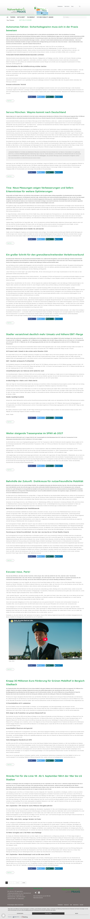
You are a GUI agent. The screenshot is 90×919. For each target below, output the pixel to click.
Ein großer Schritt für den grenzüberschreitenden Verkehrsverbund (45, 254)
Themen (12, 17)
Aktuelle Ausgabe (25, 20)
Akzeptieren (48, 913)
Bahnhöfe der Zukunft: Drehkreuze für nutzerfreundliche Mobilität (44, 481)
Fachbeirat (31, 17)
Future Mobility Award (45, 17)
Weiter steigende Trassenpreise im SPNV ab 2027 (34, 433)
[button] (32, 97)
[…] (25, 898)
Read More (9, 100)
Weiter (20, 883)
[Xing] (36, 893)
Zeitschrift (21, 17)
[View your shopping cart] (79, 6)
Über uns (10, 888)
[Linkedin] (39, 893)
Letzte (23, 882)
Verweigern (20, 913)
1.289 (17, 882)
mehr (76, 913)
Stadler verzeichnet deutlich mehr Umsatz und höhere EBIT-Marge (44, 334)
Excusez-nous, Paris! (18, 571)
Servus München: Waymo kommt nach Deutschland (36, 112)
